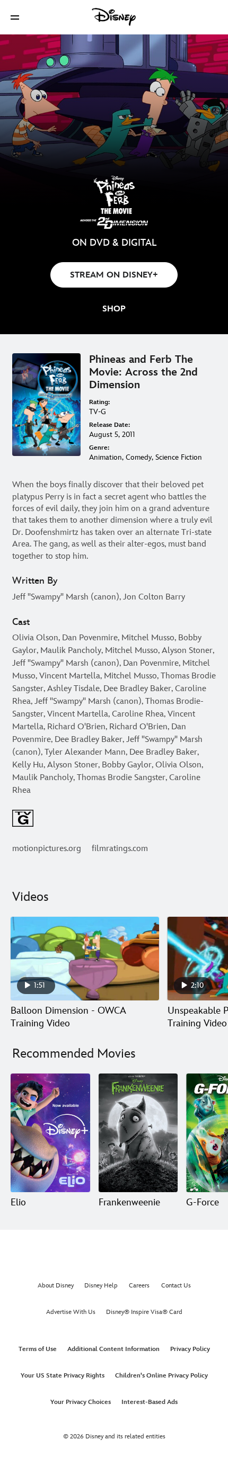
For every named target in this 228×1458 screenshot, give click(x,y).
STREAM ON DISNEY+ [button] (114, 275)
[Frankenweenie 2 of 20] (138, 1133)
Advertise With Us (70, 1312)
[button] (15, 17)
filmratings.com (120, 849)
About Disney (56, 1286)
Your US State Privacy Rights (62, 1376)
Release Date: (109, 425)
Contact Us (176, 1286)
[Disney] (114, 17)
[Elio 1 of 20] (50, 1133)
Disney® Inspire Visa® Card (144, 1312)
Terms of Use (38, 1349)
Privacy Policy (190, 1349)
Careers (139, 1286)
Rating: (99, 402)
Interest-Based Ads (149, 1402)
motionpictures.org (46, 849)
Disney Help (101, 1286)
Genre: (99, 448)
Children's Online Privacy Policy (161, 1376)
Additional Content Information (113, 1349)
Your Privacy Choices (80, 1402)
